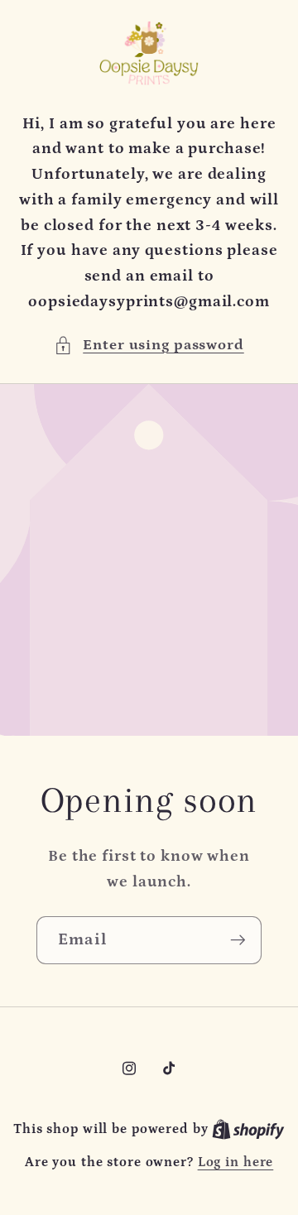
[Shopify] (248, 1128)
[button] (149, 346)
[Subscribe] (238, 940)
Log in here (236, 1162)
